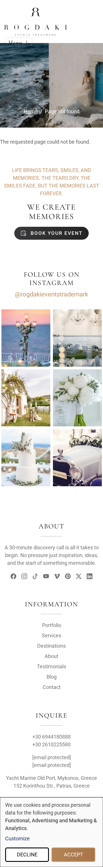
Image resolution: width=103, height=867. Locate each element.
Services (51, 635)
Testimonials (51, 666)
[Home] (35, 12)
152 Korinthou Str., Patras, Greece (51, 786)
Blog (52, 677)
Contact (52, 687)
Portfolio (51, 625)
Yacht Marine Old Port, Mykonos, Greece (51, 778)
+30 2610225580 (51, 744)
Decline (27, 855)
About (51, 656)
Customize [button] (17, 838)
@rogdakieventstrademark (51, 294)
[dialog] (51, 832)
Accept (73, 855)
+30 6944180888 (51, 737)
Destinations (51, 646)
